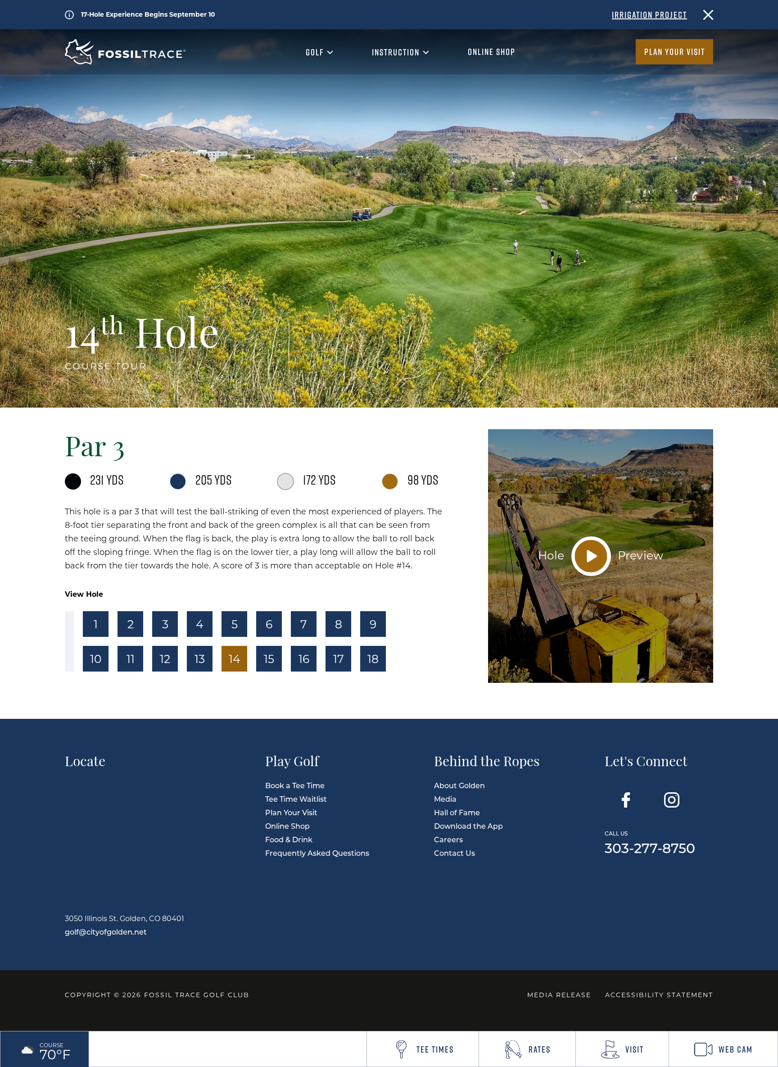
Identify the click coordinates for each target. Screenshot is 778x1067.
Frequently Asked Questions (317, 853)
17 (338, 658)
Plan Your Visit (674, 51)
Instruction (397, 52)
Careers (448, 839)
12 (165, 658)
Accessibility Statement (659, 994)
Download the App (468, 826)
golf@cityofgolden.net (106, 931)
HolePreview (601, 554)
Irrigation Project (649, 15)
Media (445, 799)
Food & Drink (288, 839)
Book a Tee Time (295, 785)
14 (234, 658)
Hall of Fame (457, 812)
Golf (316, 52)
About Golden (459, 785)
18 (373, 658)
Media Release (559, 994)
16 (304, 658)
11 (131, 658)
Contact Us (454, 853)
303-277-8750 (650, 842)
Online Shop (492, 51)
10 (96, 658)
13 (199, 658)
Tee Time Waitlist (296, 799)
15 (269, 658)
